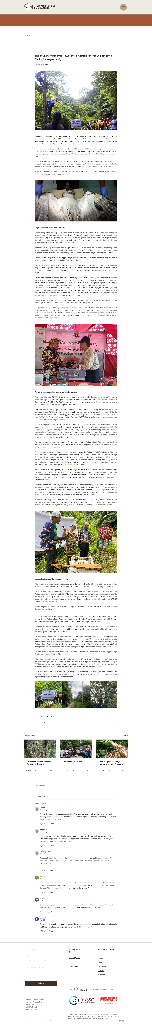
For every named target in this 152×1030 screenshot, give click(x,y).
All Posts (27, 36)
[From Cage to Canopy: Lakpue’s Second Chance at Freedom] (112, 749)
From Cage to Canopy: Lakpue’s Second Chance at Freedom (111, 762)
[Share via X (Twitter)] (41, 716)
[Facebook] (117, 1021)
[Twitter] (120, 1021)
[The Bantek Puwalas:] (76, 749)
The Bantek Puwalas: (72, 761)
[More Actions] (116, 808)
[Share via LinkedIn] (47, 716)
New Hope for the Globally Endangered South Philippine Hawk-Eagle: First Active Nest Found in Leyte (39, 762)
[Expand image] (48, 694)
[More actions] (116, 50)
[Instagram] (123, 1021)
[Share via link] (52, 716)
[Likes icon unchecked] (41, 823)
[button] (125, 36)
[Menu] (123, 7)
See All (125, 735)
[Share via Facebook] (36, 716)
